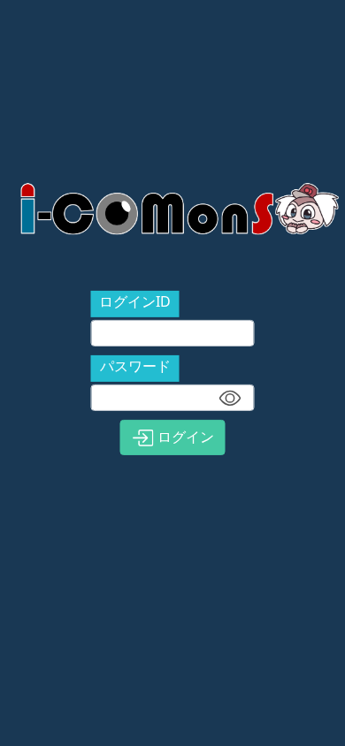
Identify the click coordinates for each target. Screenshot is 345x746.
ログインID (135, 301)
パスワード (135, 366)
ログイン (184, 436)
